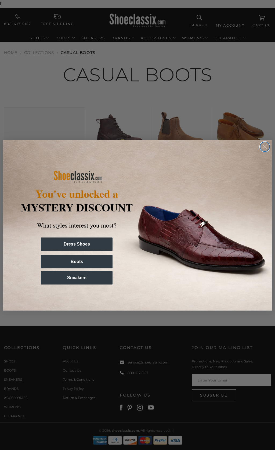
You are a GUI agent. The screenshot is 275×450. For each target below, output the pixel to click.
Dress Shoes (77, 244)
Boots (77, 261)
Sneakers (76, 277)
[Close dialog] (265, 147)
